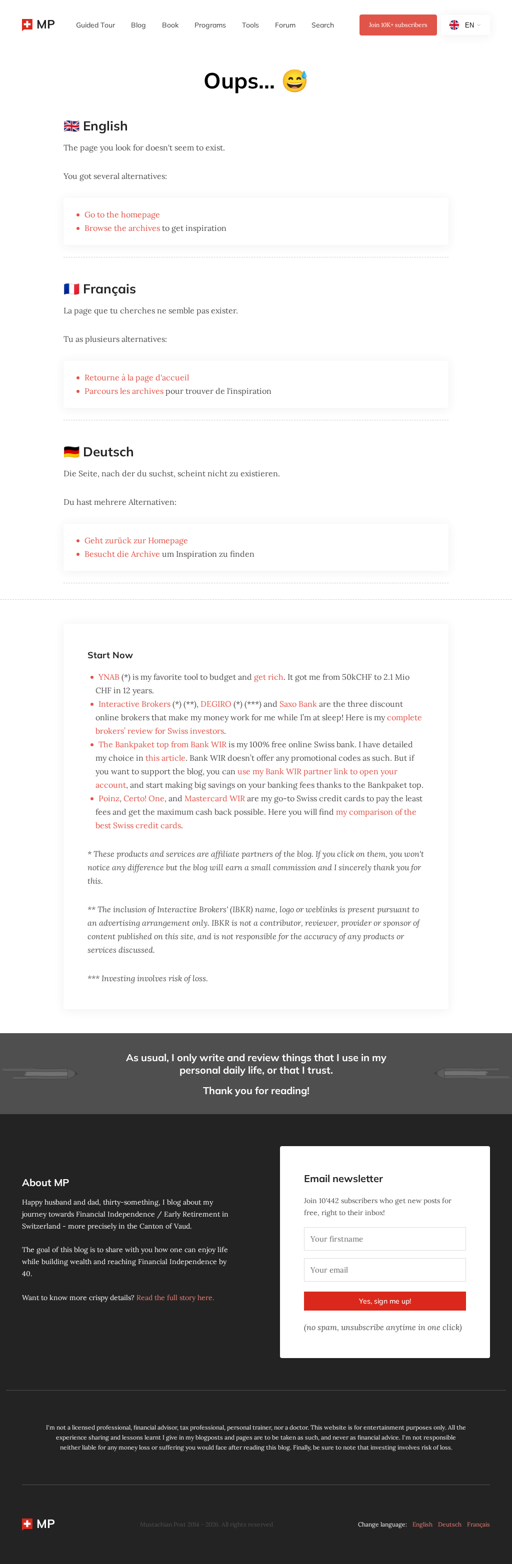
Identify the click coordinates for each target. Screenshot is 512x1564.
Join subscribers (398, 24)
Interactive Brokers (134, 704)
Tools (250, 24)
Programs (210, 24)
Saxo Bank (298, 704)
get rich (269, 677)
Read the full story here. (175, 1297)
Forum (285, 24)
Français (478, 1524)
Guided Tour (95, 24)
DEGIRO (216, 704)
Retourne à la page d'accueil (136, 377)
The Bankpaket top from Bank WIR (162, 744)
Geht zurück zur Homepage (136, 540)
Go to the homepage (122, 214)
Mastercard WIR (214, 798)
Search (323, 24)
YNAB (109, 677)
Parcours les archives (124, 391)
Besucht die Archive (122, 554)
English (422, 1524)
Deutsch (450, 1524)
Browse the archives (122, 228)
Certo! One (144, 798)
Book (170, 24)
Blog (138, 24)
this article (166, 758)
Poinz (109, 798)
